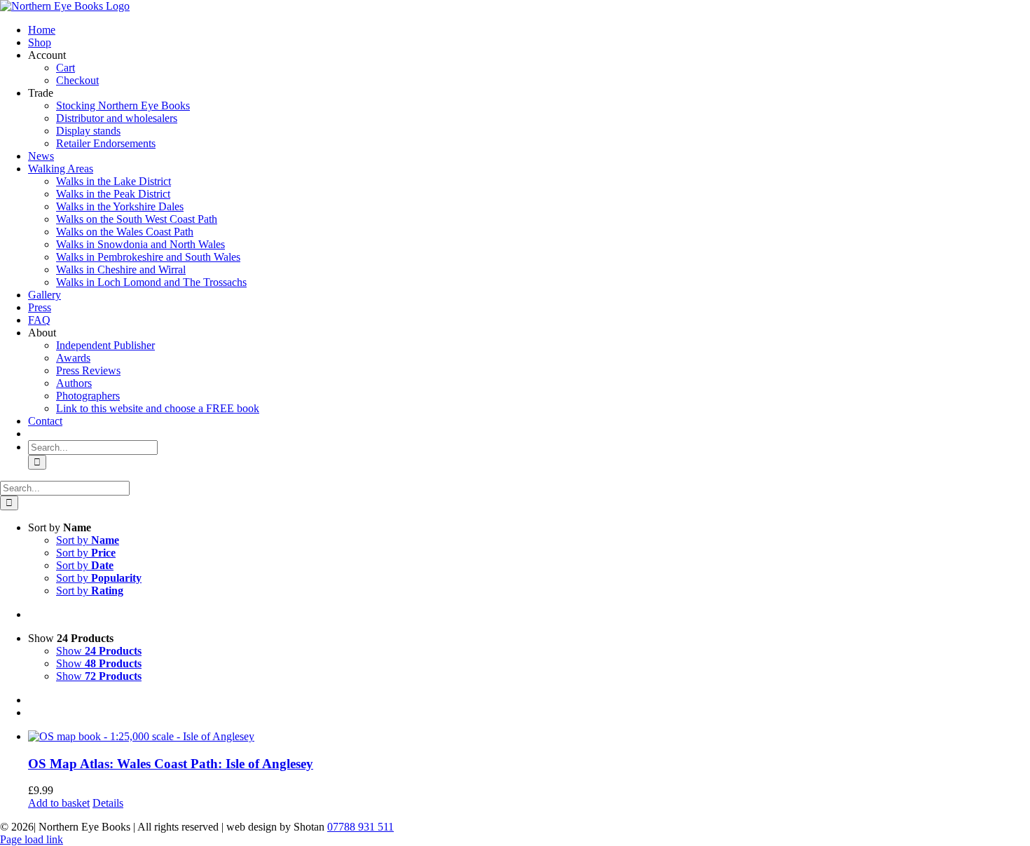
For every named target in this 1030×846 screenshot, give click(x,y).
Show (99, 651)
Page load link (31, 839)
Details (107, 803)
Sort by (87, 540)
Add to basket (59, 803)
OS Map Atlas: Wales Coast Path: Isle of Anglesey (170, 763)
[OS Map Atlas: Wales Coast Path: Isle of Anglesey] (529, 736)
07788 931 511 (360, 827)
